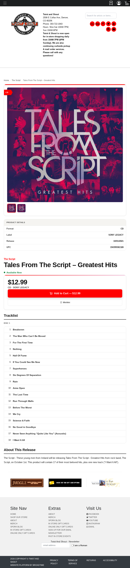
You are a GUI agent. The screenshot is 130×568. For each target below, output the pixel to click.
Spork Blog (16, 527)
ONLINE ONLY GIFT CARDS (22, 533)
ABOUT (13, 520)
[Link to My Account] (119, 3)
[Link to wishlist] (111, 3)
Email (91, 527)
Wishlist (66, 302)
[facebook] (103, 23)
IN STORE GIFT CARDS (20, 530)
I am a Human (80, 545)
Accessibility (110, 560)
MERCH (13, 524)
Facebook (93, 514)
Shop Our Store (18, 517)
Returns (91, 560)
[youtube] (114, 23)
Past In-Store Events (59, 536)
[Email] (114, 29)
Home (6, 80)
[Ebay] (92, 24)
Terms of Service (73, 562)
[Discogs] (97, 24)
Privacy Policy (54, 562)
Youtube (93, 520)
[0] (127, 3)
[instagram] (108, 29)
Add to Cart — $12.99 (67, 293)
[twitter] (108, 23)
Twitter (92, 517)
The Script (16, 80)
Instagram (94, 524)
